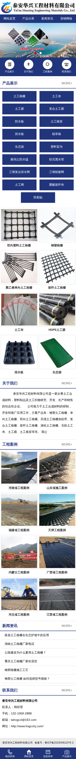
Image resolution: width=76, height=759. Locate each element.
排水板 (19, 134)
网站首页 (9, 18)
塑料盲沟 (56, 146)
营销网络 (66, 18)
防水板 (19, 121)
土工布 (56, 96)
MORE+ (67, 83)
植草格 (56, 134)
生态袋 (19, 146)
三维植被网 (56, 172)
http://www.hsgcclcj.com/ (27, 726)
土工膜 (19, 108)
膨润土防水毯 (19, 159)
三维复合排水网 (19, 172)
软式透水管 (56, 159)
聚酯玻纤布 (56, 184)
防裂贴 (38, 197)
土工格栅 (19, 96)
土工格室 (56, 121)
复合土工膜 (56, 108)
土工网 (19, 184)
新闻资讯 (47, 18)
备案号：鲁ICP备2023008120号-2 (54, 742)
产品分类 (28, 18)
